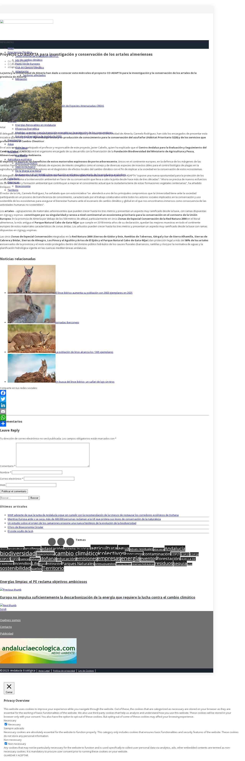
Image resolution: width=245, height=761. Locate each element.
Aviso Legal (44, 670)
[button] (7, 42)
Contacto (6, 627)
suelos (36, 568)
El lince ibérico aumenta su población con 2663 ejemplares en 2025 (94, 292)
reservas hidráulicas (143, 564)
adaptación (52, 548)
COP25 (185, 554)
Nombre (5, 472)
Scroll (3, 609)
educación (66, 558)
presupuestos (105, 563)
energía (130, 558)
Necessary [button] (10, 720)
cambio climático (76, 553)
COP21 (175, 554)
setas (189, 564)
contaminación (157, 553)
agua (123, 548)
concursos (134, 554)
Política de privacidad (64, 670)
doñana (48, 558)
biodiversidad (18, 553)
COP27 (5, 559)
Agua (11, 144)
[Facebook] (104, 393)
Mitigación (21, 79)
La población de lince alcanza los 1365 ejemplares (84, 352)
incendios (22, 563)
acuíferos (32, 548)
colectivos (112, 553)
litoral (42, 564)
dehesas (35, 559)
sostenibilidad (15, 568)
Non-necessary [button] (13, 739)
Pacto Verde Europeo (27, 63)
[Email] (104, 411)
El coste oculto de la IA (20, 531)
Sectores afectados (34, 75)
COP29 (15, 559)
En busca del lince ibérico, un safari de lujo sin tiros (85, 381)
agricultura (104, 548)
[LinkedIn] (104, 405)
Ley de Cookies (86, 670)
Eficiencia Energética (27, 128)
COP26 (194, 554)
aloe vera (159, 549)
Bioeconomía (22, 186)
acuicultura (16, 549)
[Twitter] (104, 399)
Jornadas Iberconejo (67, 322)
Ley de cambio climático (28, 60)
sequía (180, 563)
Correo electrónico (11, 478)
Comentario (8, 466)
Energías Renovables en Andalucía (35, 125)
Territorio (13, 190)
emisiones (86, 558)
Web (2, 485)
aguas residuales (141, 549)
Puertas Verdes (123, 564)
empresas (108, 558)
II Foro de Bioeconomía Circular (25, 527)
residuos (164, 563)
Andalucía (175, 548)
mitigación (54, 564)
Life (35, 563)
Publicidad (6, 633)
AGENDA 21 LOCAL (77, 549)
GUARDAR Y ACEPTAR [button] (16, 755)
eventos (148, 558)
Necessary (14, 724)
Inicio (11, 48)
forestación (168, 558)
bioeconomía (45, 554)
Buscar (34, 497)
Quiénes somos (10, 620)
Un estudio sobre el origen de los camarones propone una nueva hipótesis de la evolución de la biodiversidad (72, 523)
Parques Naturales (78, 563)
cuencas (25, 559)
